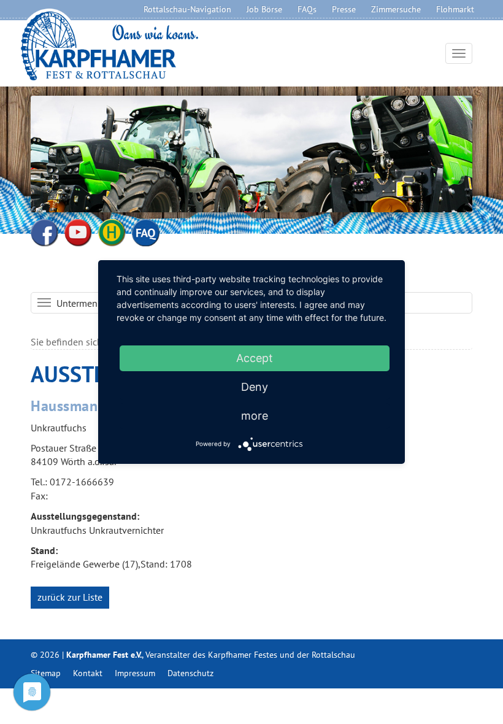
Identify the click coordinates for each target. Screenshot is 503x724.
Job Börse (264, 9)
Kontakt (87, 673)
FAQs (307, 9)
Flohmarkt (455, 9)
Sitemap (46, 673)
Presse (344, 9)
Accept (254, 358)
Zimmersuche (396, 9)
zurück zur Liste (69, 597)
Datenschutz (190, 673)
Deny (254, 386)
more (254, 415)
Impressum (135, 673)
